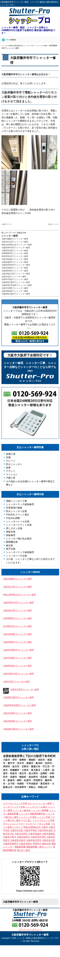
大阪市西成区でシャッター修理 (14, 291)
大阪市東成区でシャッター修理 (14, 259)
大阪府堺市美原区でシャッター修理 (16, 285)
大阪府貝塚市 (25, 844)
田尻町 (43, 777)
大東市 (25, 770)
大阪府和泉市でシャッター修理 (14, 271)
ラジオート (30, 824)
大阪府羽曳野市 (10, 844)
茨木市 (20, 763)
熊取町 (22, 777)
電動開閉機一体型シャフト (39, 847)
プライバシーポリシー (30, 929)
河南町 (20, 783)
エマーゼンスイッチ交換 (15, 803)
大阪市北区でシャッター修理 (13, 276)
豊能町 (32, 760)
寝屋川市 (35, 766)
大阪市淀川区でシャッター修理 (14, 242)
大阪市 (6, 760)
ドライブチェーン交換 (43, 820)
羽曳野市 (38, 780)
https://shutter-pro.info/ (30, 890)
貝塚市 (13, 777)
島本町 (39, 763)
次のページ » (53, 224)
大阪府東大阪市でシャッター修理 (15, 282)
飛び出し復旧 (23, 850)
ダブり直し (26, 820)
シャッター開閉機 (39, 810)
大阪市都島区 (48, 834)
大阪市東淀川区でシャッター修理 (15, 274)
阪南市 (11, 780)
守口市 (46, 766)
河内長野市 (20, 787)
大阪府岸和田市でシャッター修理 (15, 265)
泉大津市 (33, 773)
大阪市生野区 (21, 834)
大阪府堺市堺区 (38, 837)
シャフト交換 (43, 817)
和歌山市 (42, 787)
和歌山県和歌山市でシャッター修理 (16, 245)
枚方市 (15, 766)
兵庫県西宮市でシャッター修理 (14, 253)
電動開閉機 (20, 847)
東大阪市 (35, 770)
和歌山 (32, 787)
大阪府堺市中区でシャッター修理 (15, 247)
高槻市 (29, 763)
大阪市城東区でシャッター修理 (14, 239)
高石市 (22, 773)
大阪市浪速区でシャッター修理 (14, 268)
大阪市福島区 (34, 834)
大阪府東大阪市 (17, 840)
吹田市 (48, 763)
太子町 (11, 783)
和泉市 (13, 773)
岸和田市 (37, 844)
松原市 (27, 780)
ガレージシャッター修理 (40, 803)
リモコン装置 (43, 824)
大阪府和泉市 (23, 837)
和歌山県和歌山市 (32, 827)
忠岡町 (43, 773)
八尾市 (46, 770)
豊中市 (11, 763)
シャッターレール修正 (36, 807)
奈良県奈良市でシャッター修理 (14, 256)
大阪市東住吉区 (45, 830)
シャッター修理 (9, 235)
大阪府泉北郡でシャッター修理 (14, 250)
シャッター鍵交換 (21, 810)
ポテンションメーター (14, 824)
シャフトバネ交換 (27, 817)
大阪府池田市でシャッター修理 (14, 262)
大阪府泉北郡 (48, 840)
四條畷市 (14, 770)
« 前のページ (6, 224)
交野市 (25, 766)
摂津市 (6, 766)
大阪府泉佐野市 (33, 840)
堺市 (14, 760)
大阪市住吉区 (16, 830)
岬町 (19, 780)
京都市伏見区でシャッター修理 (14, 279)
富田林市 (45, 783)
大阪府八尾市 (9, 837)
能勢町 (22, 760)
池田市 (41, 760)
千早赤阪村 (32, 783)
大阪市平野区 (30, 830)
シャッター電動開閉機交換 (32, 814)
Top (53, 950)
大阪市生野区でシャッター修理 (14, 288)
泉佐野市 (33, 777)
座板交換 (46, 844)
